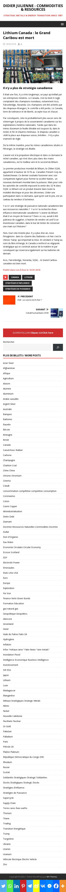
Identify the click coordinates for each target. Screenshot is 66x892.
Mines (6, 705)
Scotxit (6, 772)
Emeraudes (8, 567)
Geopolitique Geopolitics (15, 613)
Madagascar (9, 690)
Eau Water (8, 542)
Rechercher (8, 341)
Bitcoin (6, 429)
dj (21, 44)
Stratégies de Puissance (17, 289)
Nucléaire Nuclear (12, 721)
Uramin (6, 849)
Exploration (8, 588)
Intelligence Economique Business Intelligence (26, 659)
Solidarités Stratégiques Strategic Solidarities (25, 777)
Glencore (7, 618)
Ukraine (7, 844)
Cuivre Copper (10, 506)
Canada (15, 277)
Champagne (9, 460)
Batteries (7, 419)
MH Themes (52, 876)
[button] (61, 24)
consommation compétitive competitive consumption (29, 491)
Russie (6, 767)
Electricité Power (11, 562)
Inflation (7, 644)
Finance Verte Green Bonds (16, 598)
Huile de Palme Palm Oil (15, 634)
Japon (6, 675)
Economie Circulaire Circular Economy (22, 547)
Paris (5, 741)
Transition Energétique (14, 828)
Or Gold (7, 726)
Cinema (7, 480)
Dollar (6, 531)
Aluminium (8, 393)
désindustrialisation (12, 511)
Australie (7, 409)
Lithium (28, 277)
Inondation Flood (11, 654)
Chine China (9, 470)
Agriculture (8, 378)
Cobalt (6, 485)
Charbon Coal (10, 465)
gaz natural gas (10, 608)
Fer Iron (7, 593)
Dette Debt (8, 516)
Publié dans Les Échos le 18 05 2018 (21, 269)
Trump (6, 833)
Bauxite (7, 424)
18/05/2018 (11, 44)
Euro (5, 577)
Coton (6, 501)
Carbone (7, 455)
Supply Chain (9, 803)
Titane (6, 818)
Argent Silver (9, 403)
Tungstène (8, 838)
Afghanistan (9, 368)
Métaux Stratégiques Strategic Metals (21, 700)
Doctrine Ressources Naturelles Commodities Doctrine (30, 526)
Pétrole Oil (8, 746)
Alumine (7, 388)
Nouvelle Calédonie (12, 716)
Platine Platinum (11, 751)
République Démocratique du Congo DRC (23, 756)
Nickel (6, 711)
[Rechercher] (58, 347)
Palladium (8, 736)
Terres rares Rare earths (15, 808)
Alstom (6, 383)
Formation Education (13, 603)
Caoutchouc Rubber (13, 450)
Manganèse (9, 695)
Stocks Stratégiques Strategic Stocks (21, 782)
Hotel (5, 629)
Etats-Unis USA (10, 572)
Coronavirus (9, 496)
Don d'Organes (10, 536)
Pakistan (7, 731)
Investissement (10, 664)
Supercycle (8, 797)
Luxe (5, 685)
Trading (7, 823)
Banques (7, 414)
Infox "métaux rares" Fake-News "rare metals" (26, 649)
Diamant (7, 521)
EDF (5, 557)
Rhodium (7, 762)
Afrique (6, 373)
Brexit (6, 439)
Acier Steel (8, 363)
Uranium (7, 854)
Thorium (7, 813)
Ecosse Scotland (11, 552)
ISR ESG (7, 669)
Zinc (5, 864)
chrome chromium (12, 475)
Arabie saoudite (11, 398)
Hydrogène (8, 639)
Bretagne (7, 434)
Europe (6, 583)
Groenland (8, 624)
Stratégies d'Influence (17, 283)
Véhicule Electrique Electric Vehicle (20, 859)
